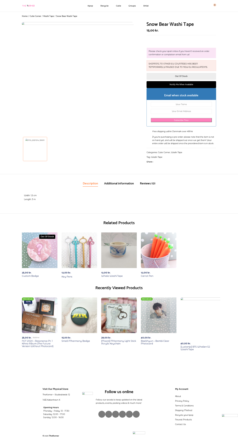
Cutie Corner (35, 16)
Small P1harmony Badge (76, 341)
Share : (150, 162)
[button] (213, 6)
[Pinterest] (136, 414)
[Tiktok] (115, 414)
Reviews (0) (147, 183)
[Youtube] (129, 414)
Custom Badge (30, 276)
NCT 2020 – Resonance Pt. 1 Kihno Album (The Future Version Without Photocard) (38, 344)
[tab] (90, 184)
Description (90, 183)
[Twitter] (161, 162)
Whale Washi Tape (112, 276)
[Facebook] (157, 162)
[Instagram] (101, 414)
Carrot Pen (147, 276)
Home (25, 16)
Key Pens (67, 276)
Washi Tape (48, 16)
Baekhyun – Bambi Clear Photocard (155, 342)
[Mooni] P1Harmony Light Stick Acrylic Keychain (118, 342)
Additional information (119, 183)
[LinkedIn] (165, 162)
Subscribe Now (181, 120)
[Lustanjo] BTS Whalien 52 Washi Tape (195, 348)
